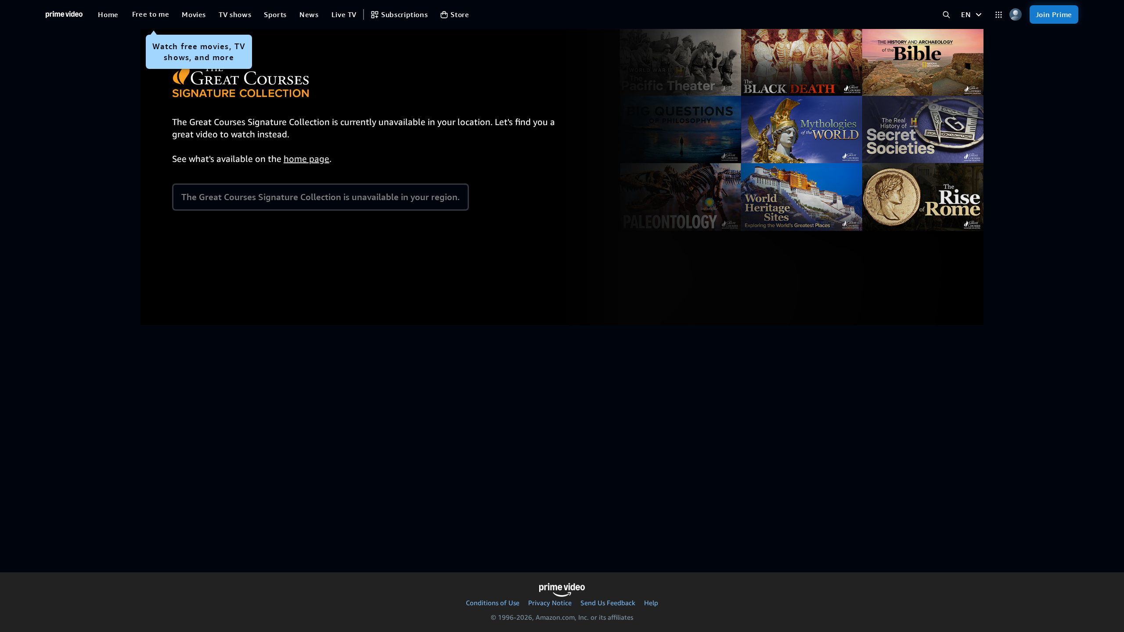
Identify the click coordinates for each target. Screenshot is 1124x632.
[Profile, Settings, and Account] (1015, 15)
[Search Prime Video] (946, 15)
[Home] (64, 14)
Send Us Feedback (607, 603)
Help (651, 603)
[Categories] (998, 15)
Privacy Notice (550, 603)
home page (306, 159)
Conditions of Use (492, 603)
